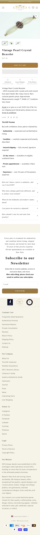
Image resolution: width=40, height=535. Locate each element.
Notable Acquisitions (10, 366)
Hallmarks (6, 381)
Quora (4, 434)
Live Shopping (7, 400)
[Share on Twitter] (11, 117)
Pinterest (5, 430)
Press (4, 388)
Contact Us (6, 343)
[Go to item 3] (18, 43)
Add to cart (20, 65)
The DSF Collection (9, 362)
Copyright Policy (8, 453)
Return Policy (7, 336)
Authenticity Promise (10, 320)
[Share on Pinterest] (14, 117)
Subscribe (20, 291)
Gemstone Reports (9, 324)
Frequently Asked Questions (12, 317)
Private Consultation (9, 328)
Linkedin (5, 422)
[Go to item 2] (11, 43)
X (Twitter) (6, 415)
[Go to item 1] (5, 43)
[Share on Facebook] (8, 117)
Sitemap (5, 347)
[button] (20, 71)
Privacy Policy (7, 445)
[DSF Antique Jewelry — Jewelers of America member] (10, 302)
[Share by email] (17, 117)
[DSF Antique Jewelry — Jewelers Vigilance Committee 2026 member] (19, 302)
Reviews (5, 332)
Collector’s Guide (8, 373)
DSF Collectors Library (10, 370)
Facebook (5, 419)
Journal (5, 385)
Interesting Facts (8, 396)
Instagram (6, 411)
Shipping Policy (8, 339)
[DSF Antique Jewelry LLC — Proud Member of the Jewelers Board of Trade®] (29, 302)
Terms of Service (8, 449)
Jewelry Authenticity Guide (12, 377)
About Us (5, 358)
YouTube (5, 426)
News (4, 392)
